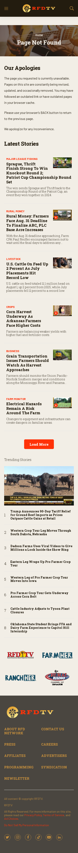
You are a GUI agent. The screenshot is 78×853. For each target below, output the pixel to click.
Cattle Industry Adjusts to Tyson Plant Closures (39, 610)
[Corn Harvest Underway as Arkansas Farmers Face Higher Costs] (62, 310)
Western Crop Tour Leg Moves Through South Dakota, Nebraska (40, 532)
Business (12, 351)
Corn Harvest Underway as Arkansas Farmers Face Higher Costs (23, 318)
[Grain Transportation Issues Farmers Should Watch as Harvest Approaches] (62, 355)
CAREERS (49, 744)
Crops (10, 307)
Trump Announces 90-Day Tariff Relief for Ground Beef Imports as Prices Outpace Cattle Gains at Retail (40, 515)
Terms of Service (53, 815)
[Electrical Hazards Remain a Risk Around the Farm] (62, 403)
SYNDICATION (54, 767)
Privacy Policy (33, 815)
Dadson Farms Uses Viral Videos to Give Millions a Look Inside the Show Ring (41, 548)
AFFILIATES (15, 756)
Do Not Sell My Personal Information (26, 825)
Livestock (13, 259)
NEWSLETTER (16, 778)
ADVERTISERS (54, 756)
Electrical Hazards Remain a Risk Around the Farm (24, 408)
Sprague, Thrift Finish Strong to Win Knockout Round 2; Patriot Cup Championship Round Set (38, 172)
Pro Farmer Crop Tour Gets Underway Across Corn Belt (39, 594)
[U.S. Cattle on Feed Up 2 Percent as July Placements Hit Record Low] (62, 262)
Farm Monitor (16, 399)
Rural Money (15, 211)
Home (39, 35)
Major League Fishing (21, 159)
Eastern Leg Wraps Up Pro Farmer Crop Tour (40, 563)
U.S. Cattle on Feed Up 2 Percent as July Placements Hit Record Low (27, 270)
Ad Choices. (11, 818)
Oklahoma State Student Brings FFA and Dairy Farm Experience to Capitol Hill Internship (41, 628)
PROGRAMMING (18, 767)
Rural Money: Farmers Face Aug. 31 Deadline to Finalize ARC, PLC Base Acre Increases (27, 223)
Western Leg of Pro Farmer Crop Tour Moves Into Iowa (39, 579)
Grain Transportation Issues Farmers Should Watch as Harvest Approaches (27, 363)
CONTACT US (52, 729)
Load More (39, 444)
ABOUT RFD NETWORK (14, 731)
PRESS (9, 744)
